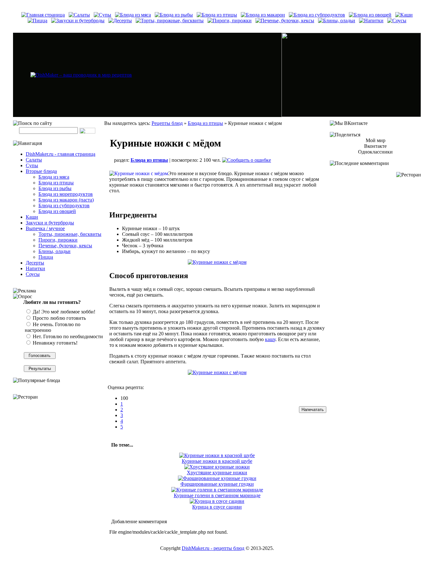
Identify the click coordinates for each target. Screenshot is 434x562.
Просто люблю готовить (58, 318)
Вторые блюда (41, 171)
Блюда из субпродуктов (64, 205)
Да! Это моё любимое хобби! (63, 311)
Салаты (34, 159)
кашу (270, 339)
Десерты (35, 262)
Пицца (45, 257)
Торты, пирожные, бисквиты (69, 234)
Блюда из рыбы (54, 188)
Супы (32, 165)
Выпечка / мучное (45, 228)
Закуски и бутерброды (50, 222)
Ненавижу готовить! (54, 343)
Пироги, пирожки (58, 240)
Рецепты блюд (167, 123)
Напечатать (313, 409)
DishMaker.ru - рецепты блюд (213, 548)
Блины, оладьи (54, 251)
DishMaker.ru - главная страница (60, 154)
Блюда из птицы (56, 182)
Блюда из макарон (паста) (66, 199)
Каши (32, 217)
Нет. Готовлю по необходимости (67, 336)
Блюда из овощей (57, 211)
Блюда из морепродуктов (65, 194)
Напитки (35, 268)
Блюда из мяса (53, 177)
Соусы (33, 274)
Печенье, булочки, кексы (65, 245)
